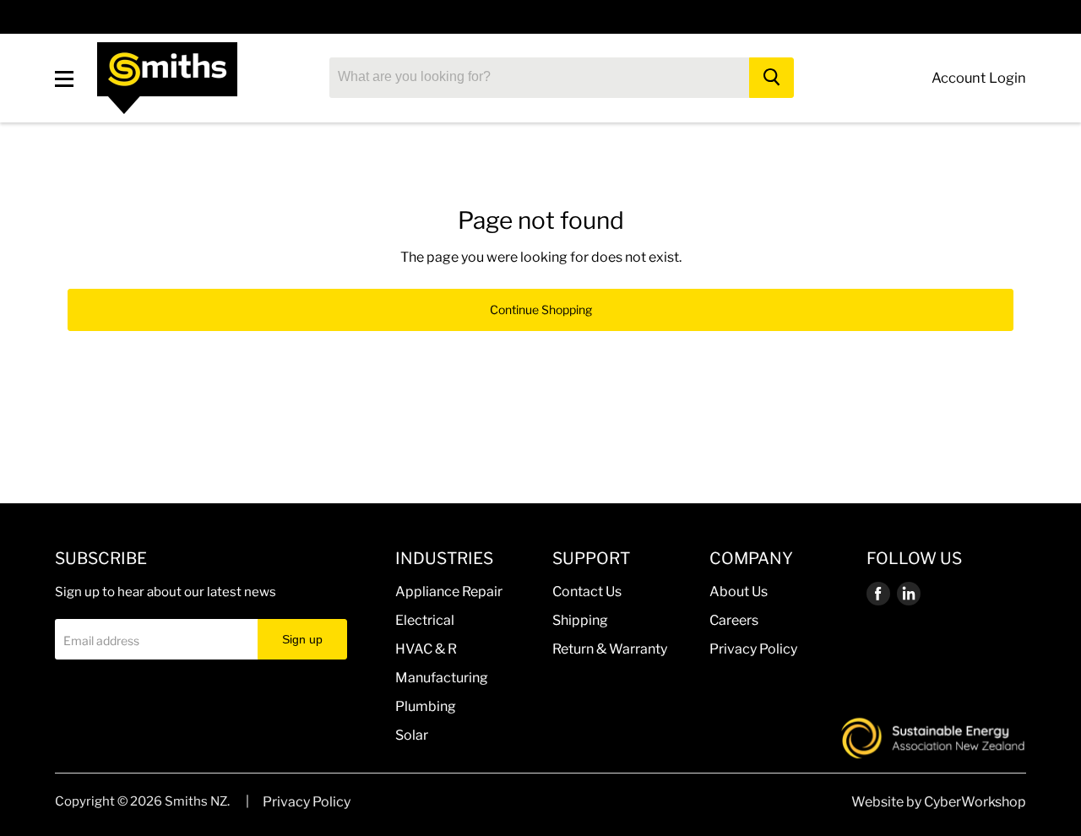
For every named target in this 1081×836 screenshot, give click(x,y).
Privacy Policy (753, 649)
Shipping (580, 620)
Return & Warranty (609, 649)
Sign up (302, 639)
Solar (411, 735)
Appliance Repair (448, 592)
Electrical (424, 620)
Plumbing (425, 706)
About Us (738, 592)
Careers (733, 620)
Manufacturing (441, 678)
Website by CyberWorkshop (938, 802)
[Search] (771, 77)
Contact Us (587, 592)
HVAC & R (426, 649)
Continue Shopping (541, 309)
